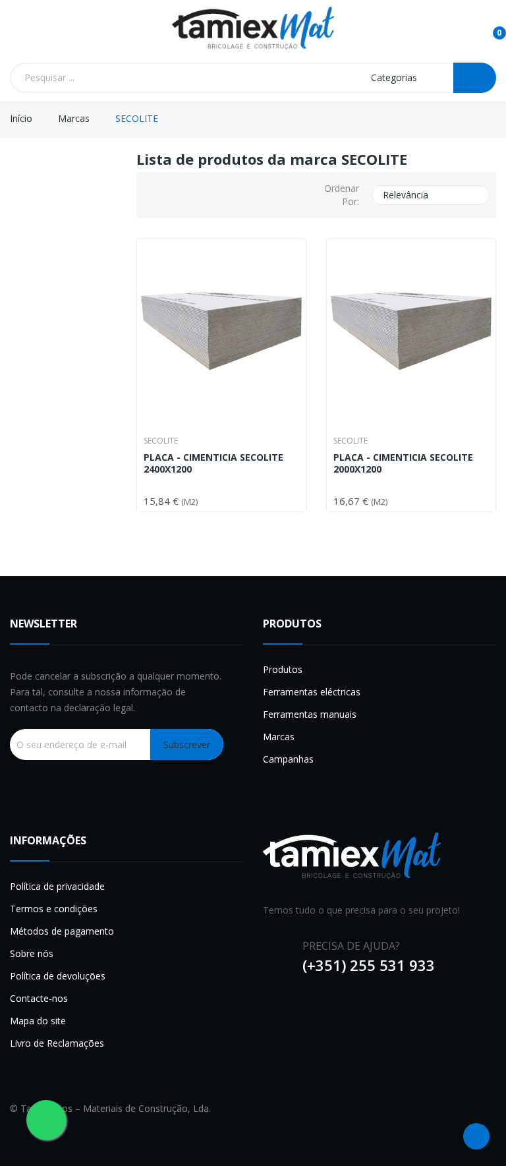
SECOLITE (161, 441)
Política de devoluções (57, 976)
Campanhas (288, 759)
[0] (489, 27)
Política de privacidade (57, 886)
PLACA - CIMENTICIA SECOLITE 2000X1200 (403, 463)
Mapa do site (38, 1020)
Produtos (282, 669)
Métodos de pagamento (62, 931)
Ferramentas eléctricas (311, 691)
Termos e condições (54, 908)
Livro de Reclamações (57, 1043)
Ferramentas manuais (309, 714)
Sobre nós (31, 953)
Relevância (429, 195)
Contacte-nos (39, 998)
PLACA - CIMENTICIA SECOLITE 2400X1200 (213, 463)
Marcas (279, 736)
